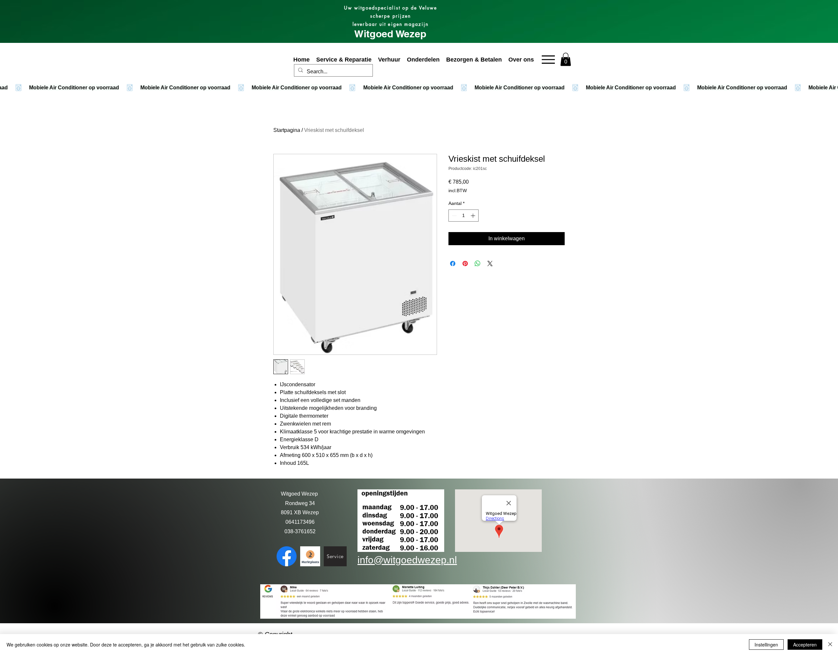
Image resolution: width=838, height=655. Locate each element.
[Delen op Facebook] (453, 263)
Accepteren (805, 644)
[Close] (830, 644)
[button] (565, 59)
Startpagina (286, 130)
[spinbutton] (463, 215)
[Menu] (548, 59)
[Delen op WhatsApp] (478, 263)
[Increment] (473, 215)
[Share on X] (490, 263)
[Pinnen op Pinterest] (465, 263)
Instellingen (766, 644)
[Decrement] (453, 215)
